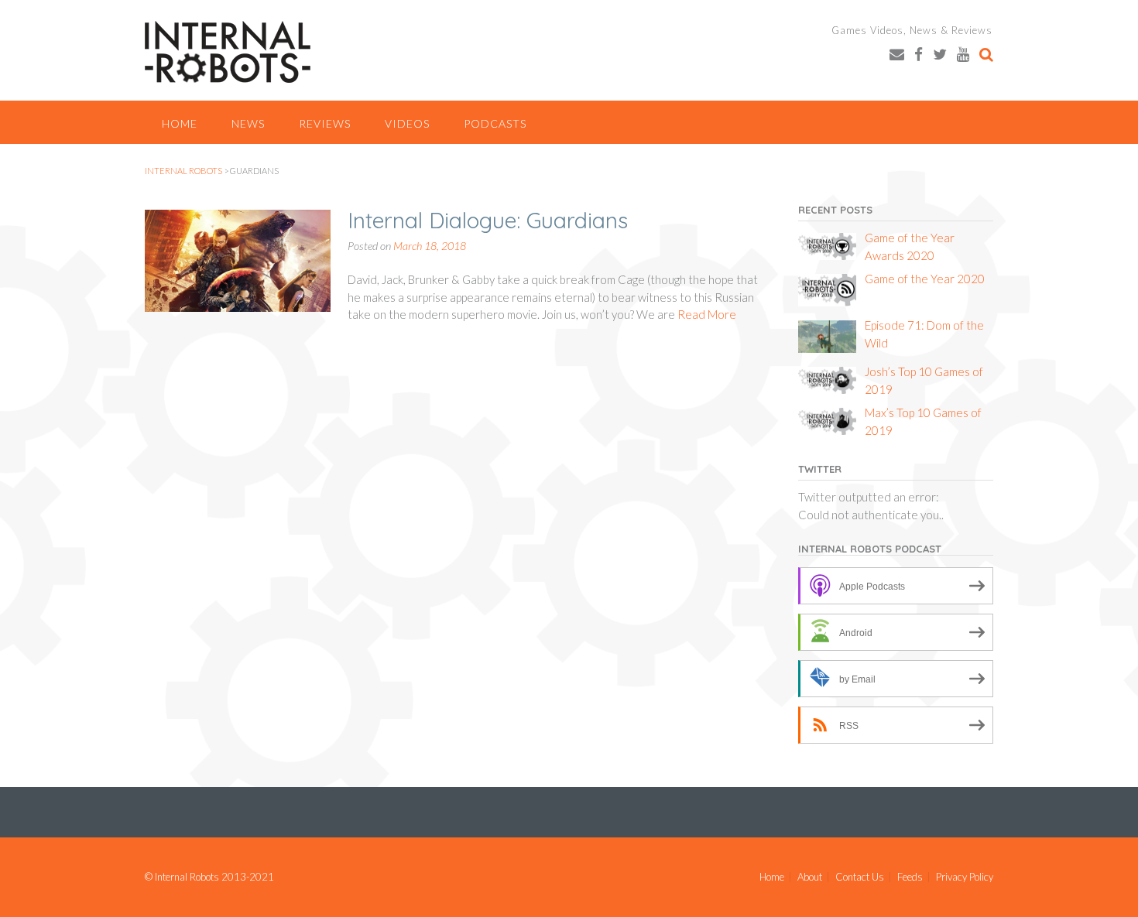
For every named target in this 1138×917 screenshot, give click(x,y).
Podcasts (495, 123)
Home (179, 123)
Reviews (325, 123)
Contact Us (859, 877)
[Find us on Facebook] (918, 54)
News (248, 123)
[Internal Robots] (227, 52)
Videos (407, 123)
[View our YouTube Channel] (963, 54)
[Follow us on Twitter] (940, 54)
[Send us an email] (896, 54)
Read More (706, 314)
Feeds (910, 877)
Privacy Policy (964, 877)
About (809, 877)
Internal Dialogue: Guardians (488, 220)
